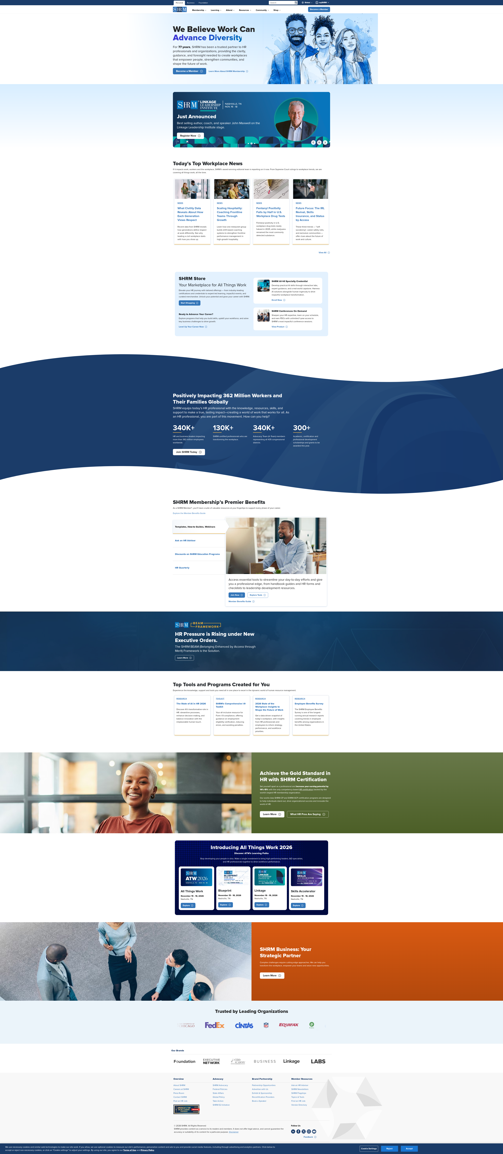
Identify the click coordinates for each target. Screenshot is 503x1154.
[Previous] (313, 142)
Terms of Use (129, 1150)
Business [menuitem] (191, 3)
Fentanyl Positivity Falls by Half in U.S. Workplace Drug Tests (270, 212)
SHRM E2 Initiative (221, 1105)
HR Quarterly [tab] (182, 567)
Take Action (218, 1101)
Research (181, 699)
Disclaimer (234, 1132)
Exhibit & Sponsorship (262, 1093)
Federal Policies (220, 1089)
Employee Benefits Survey (309, 703)
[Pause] (319, 142)
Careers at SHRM (181, 1089)
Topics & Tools (297, 1097)
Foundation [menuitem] (203, 3)
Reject (389, 1149)
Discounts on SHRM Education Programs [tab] (197, 554)
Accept (409, 1149)
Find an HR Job (298, 1101)
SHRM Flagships (298, 1093)
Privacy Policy (147, 1150)
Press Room (178, 1093)
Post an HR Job (180, 1101)
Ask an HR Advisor (299, 1085)
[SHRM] (180, 9)
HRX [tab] (254, 143)
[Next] (325, 142)
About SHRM (179, 1085)
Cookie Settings (369, 1149)
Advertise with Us (260, 1089)
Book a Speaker (259, 1101)
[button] (319, 9)
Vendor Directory (299, 1105)
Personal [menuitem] (179, 3)
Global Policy (219, 1097)
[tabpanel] (276, 561)
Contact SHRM (180, 1097)
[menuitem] (308, 2)
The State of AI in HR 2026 (191, 703)
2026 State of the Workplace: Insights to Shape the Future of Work (269, 706)
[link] (192, 189)
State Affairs (218, 1093)
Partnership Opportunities (263, 1085)
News (180, 203)
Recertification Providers (263, 1097)
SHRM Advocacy (220, 1085)
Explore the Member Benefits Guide (189, 513)
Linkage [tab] (251, 143)
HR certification (306, 790)
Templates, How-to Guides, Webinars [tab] (195, 526)
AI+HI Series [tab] (248, 143)
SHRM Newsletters (299, 1089)
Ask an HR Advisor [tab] (185, 540)
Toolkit (220, 699)
